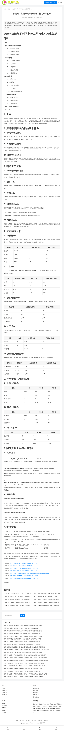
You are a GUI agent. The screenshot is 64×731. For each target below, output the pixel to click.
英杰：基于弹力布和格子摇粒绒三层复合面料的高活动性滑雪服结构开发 (24, 652)
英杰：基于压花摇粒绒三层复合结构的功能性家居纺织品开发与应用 (22, 639)
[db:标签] (6, 582)
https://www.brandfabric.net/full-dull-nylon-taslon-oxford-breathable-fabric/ (29, 573)
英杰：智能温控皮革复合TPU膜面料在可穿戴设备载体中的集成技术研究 (24, 676)
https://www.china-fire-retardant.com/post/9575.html (24, 570)
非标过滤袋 (36, 697)
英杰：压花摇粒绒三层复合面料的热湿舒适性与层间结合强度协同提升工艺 (18, 606)
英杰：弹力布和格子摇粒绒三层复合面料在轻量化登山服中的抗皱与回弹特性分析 (26, 660)
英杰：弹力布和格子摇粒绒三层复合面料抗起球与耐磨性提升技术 (22, 671)
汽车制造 (4, 708)
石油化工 (4, 703)
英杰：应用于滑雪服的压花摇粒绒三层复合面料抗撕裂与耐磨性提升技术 (18, 597)
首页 (5, 9)
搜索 (22, 615)
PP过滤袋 (35, 692)
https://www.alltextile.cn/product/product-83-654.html (24, 563)
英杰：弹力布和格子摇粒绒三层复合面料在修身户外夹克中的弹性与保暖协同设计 (47, 606)
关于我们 (22, 720)
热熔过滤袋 (36, 695)
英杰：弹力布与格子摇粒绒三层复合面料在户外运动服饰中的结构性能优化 (24, 663)
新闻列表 (40, 720)
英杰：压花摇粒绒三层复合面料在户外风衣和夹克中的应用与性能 (22, 633)
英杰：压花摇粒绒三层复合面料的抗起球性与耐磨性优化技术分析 (22, 641)
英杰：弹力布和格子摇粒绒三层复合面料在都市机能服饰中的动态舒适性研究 (25, 655)
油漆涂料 (4, 712)
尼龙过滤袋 (36, 688)
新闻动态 (4, 690)
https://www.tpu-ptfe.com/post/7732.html (21, 565)
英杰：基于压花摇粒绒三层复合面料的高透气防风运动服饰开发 (21, 628)
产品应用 (34, 720)
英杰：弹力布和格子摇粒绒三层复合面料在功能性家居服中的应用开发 (23, 668)
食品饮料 (4, 710)
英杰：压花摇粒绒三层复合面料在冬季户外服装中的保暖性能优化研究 (23, 625)
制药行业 (4, 705)
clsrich (24, 17)
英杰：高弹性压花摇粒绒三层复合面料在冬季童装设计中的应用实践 (22, 644)
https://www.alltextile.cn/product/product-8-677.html (24, 578)
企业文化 (4, 692)
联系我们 (4, 695)
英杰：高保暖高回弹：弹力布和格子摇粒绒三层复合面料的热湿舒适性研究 (24, 666)
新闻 (9, 9)
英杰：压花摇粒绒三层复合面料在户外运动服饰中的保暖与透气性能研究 (18, 600)
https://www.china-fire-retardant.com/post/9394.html (24, 568)
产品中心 (28, 720)
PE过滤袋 (35, 690)
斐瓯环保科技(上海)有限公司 (27, 723)
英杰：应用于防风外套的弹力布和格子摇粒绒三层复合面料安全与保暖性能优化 (25, 657)
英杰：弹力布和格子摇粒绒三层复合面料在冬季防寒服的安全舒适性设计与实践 (25, 674)
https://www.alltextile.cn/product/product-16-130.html (24, 575)
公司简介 (4, 688)
